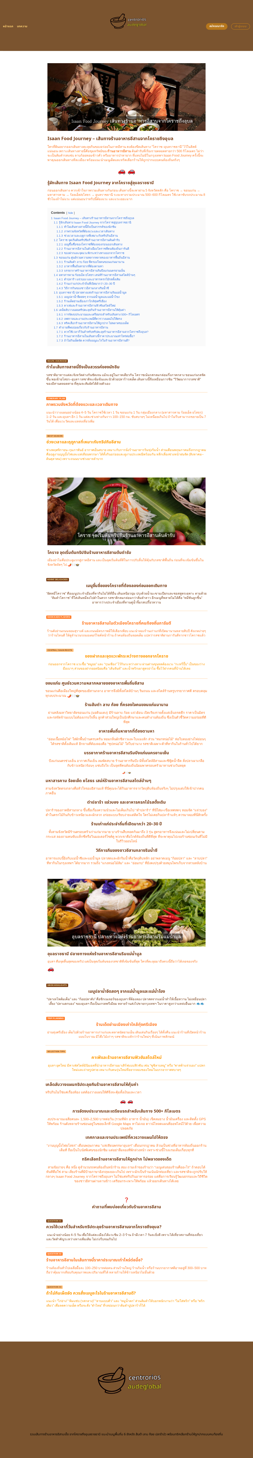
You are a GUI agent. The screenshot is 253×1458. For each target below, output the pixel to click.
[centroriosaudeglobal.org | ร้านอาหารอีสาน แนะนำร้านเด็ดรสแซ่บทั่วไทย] (126, 25)
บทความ (22, 26)
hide (70, 212)
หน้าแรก (8, 26)
